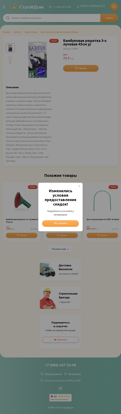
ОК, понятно (60, 223)
